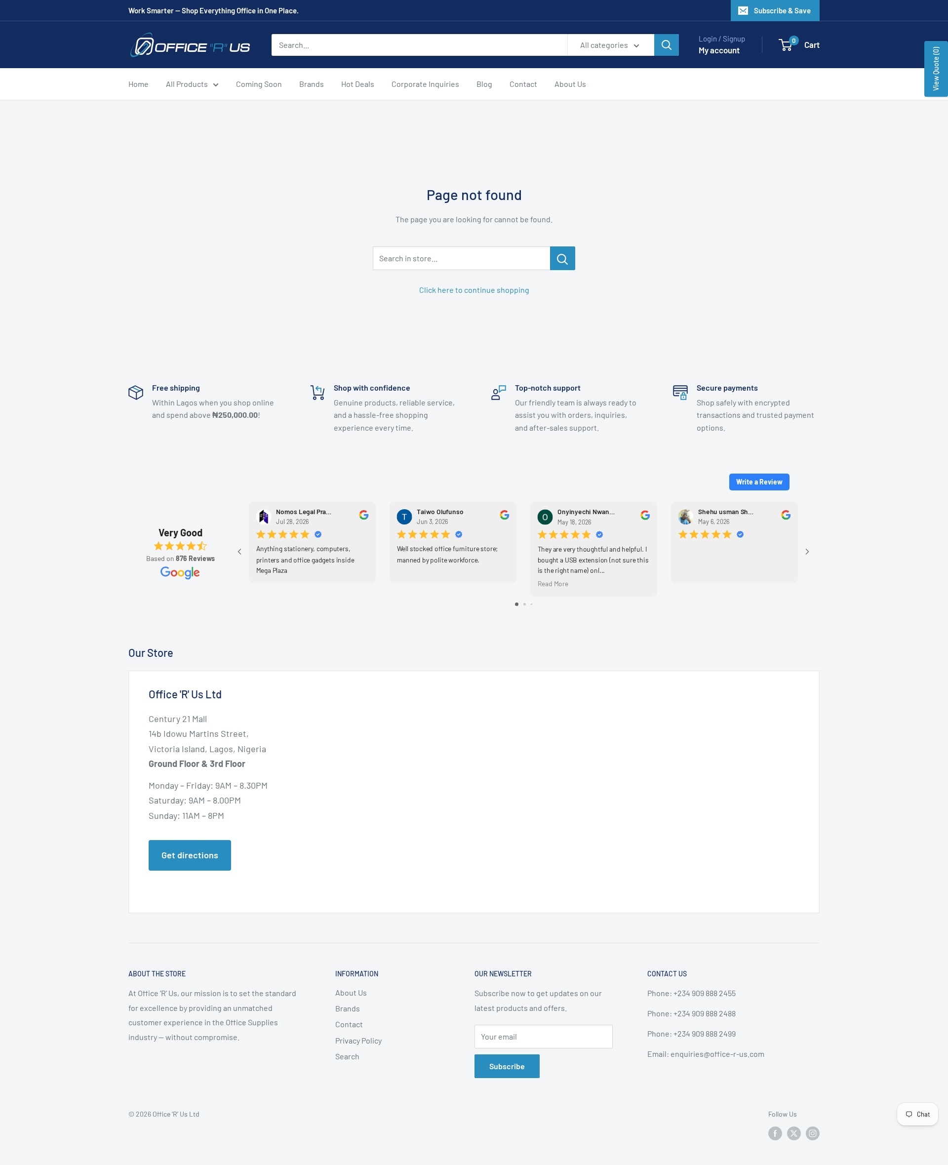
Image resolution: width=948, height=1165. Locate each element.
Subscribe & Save (782, 10)
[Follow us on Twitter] (794, 1133)
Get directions (189, 854)
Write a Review (759, 482)
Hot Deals (357, 83)
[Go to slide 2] (524, 604)
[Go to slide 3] (531, 604)
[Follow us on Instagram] (813, 1133)
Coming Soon (259, 83)
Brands (311, 83)
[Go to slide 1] (516, 604)
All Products (187, 83)
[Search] (666, 45)
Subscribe (507, 1066)
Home (138, 83)
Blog (484, 83)
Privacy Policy (358, 1040)
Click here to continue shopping (474, 289)
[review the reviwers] (363, 517)
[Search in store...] (562, 258)
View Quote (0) (936, 69)
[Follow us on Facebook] (775, 1133)
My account (719, 50)
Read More (553, 583)
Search (347, 1056)
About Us (570, 83)
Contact (523, 83)
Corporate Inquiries (425, 83)
